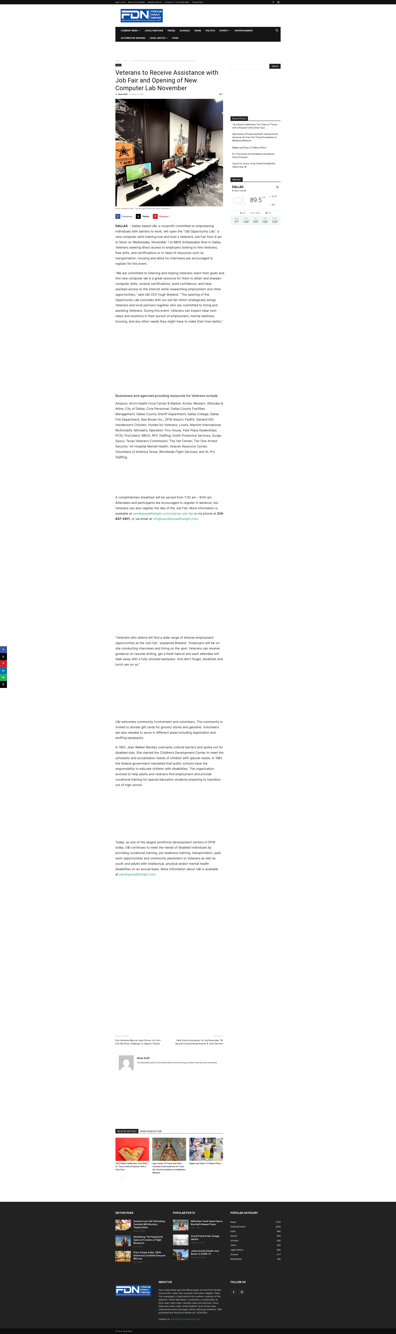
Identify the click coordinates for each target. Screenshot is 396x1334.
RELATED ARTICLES (127, 1131)
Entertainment (244, 30)
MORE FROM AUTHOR (151, 1131)
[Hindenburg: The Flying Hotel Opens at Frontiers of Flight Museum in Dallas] (123, 1240)
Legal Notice (157, 37)
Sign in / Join (120, 2)
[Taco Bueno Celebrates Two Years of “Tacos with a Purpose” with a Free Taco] (132, 1149)
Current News (129, 30)
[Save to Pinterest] (3, 663)
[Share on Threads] (3, 684)
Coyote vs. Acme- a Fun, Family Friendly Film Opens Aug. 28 (253, 165)
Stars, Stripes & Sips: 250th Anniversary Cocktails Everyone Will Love (149, 1255)
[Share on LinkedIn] (3, 670)
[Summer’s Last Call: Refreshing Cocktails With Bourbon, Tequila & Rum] (123, 1225)
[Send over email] (3, 677)
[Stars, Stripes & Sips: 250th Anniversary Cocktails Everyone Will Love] (123, 1256)
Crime (197, 30)
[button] (277, 30)
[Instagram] (278, 2)
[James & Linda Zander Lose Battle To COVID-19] (180, 1254)
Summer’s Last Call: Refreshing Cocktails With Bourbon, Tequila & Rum (149, 1224)
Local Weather (154, 30)
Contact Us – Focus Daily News (177, 2)
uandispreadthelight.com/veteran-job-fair (163, 513)
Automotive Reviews (133, 37)
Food (175, 37)
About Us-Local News (136, 2)
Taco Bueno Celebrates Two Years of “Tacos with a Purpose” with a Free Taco (131, 1166)
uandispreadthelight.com (137, 874)
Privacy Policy (197, 2)
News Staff (122, 94)
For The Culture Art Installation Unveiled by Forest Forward (253, 155)
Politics (210, 30)
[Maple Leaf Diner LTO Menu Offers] (206, 1149)
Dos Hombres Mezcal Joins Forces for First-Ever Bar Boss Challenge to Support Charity (138, 1042)
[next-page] (122, 1179)
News (126, 60)
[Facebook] (273, 2)
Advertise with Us (155, 2)
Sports (224, 30)
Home (118, 60)
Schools (185, 30)
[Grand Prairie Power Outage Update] (180, 1240)
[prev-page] (117, 1179)
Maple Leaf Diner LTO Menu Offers (205, 1163)
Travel (171, 30)
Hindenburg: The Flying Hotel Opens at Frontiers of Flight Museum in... (148, 1240)
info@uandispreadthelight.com (175, 519)
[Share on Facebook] (3, 649)
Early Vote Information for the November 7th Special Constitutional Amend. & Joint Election (199, 1042)
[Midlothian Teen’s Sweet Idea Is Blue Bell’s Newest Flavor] (180, 1225)
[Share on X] (3, 656)
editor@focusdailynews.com (185, 1319)
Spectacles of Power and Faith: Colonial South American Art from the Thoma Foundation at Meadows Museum (255, 137)
